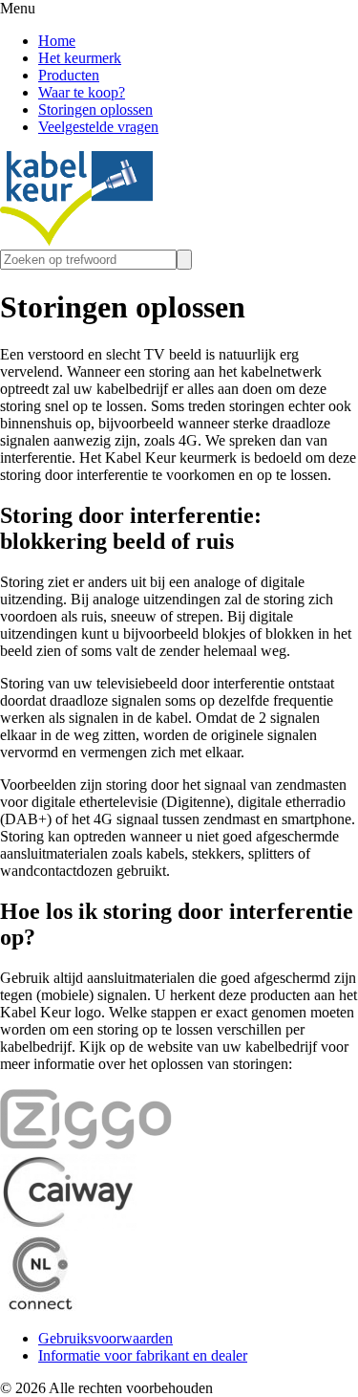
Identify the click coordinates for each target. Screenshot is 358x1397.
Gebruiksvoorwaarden (105, 1338)
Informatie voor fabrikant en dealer (142, 1355)
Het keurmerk (79, 58)
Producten (68, 75)
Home (56, 41)
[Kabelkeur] (76, 240)
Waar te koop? (81, 92)
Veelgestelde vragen (98, 127)
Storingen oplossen (95, 109)
